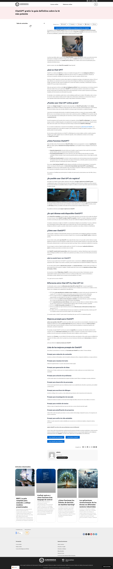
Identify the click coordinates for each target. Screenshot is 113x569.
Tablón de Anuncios (70, 565)
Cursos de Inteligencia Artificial (22, 548)
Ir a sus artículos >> (62, 457)
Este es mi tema (106, 566)
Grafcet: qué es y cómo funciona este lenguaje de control (44, 497)
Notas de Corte (61, 553)
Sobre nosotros (61, 544)
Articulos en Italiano (62, 548)
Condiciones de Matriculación (32, 565)
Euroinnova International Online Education (66, 555)
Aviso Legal (22, 565)
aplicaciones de (84, 126)
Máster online (19, 546)
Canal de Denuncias (61, 565)
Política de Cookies (52, 565)
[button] (96, 4)
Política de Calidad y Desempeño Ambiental (84, 565)
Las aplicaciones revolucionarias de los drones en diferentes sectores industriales (88, 503)
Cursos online (54, 4)
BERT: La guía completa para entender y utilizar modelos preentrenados (23, 502)
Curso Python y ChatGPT (72, 437)
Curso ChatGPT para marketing (55, 437)
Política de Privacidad (43, 565)
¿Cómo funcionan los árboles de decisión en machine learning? (66, 502)
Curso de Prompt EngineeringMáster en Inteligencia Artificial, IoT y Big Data (72, 28)
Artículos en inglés (61, 546)
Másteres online (67, 4)
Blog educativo (61, 551)
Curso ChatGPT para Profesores (56, 441)
